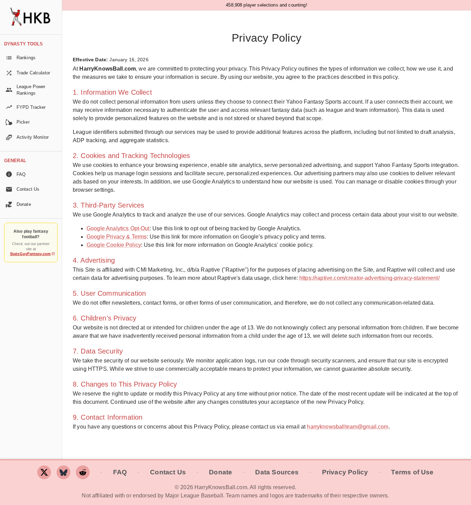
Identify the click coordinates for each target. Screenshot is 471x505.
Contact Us (168, 472)
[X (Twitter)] (44, 472)
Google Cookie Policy (114, 245)
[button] (31, 58)
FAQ (120, 472)
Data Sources (277, 472)
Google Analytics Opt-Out (118, 228)
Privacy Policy (345, 472)
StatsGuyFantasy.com (30, 254)
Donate (220, 472)
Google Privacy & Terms (117, 237)
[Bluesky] (63, 472)
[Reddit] (83, 472)
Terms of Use (412, 472)
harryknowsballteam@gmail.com (347, 427)
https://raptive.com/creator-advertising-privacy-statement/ (369, 278)
